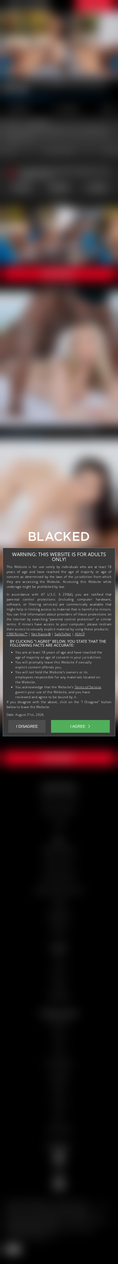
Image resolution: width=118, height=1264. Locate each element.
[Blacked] (59, 538)
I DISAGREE (27, 726)
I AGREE (77, 726)
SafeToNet (63, 634)
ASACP (80, 634)
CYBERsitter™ (17, 634)
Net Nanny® (41, 634)
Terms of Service (88, 687)
